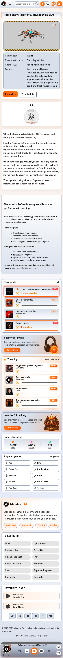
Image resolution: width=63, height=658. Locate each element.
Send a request (19, 260)
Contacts (38, 577)
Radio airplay (11, 550)
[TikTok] (12, 616)
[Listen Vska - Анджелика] (17, 394)
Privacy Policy (21, 636)
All (58, 282)
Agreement (43, 636)
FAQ (36, 557)
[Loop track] (20, 651)
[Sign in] (59, 3)
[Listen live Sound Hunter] (17, 327)
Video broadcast (13, 557)
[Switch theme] (45, 3)
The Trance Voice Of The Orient (36, 289)
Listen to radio (29, 293)
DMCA (33, 636)
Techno (40, 488)
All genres (54, 457)
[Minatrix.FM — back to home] (3, 3)
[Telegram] (20, 616)
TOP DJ (41, 525)
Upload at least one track (24, 257)
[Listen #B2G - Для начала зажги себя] (17, 405)
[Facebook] (43, 616)
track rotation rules (30, 252)
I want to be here (51, 359)
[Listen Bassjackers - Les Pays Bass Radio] (17, 316)
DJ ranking (39, 550)
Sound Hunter (23, 323)
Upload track (12, 350)
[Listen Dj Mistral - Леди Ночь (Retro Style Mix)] (17, 371)
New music (26, 525)
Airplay (53, 525)
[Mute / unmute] (58, 647)
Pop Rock (13, 488)
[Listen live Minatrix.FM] (17, 293)
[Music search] (37, 4)
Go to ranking (12, 428)
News (8, 570)
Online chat (10, 577)
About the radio (13, 563)
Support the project (44, 570)
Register (17, 254)
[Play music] (34, 650)
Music (8, 543)
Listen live (10, 94)
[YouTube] (27, 616)
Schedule (38, 563)
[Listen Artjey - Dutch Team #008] (17, 305)
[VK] (50, 616)
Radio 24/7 (11, 525)
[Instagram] (35, 616)
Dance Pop (13, 469)
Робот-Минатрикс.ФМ (38, 65)
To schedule (27, 94)
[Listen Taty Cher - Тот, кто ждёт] (17, 382)
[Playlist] (58, 653)
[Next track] (41, 651)
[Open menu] (10, 4)
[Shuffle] (48, 651)
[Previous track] (27, 651)
